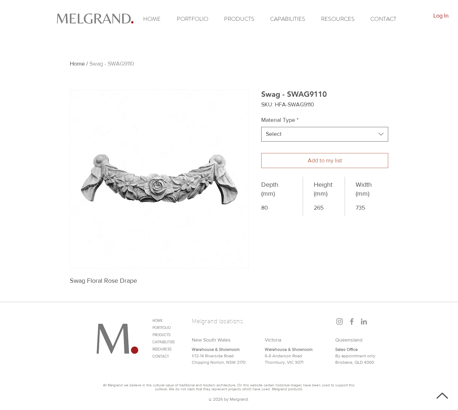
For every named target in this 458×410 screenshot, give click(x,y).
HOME (157, 320)
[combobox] (324, 134)
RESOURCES (161, 349)
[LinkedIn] (364, 321)
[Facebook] (351, 321)
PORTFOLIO (161, 327)
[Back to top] (441, 395)
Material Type (279, 120)
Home (77, 64)
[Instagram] (339, 321)
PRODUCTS (161, 335)
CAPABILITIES (163, 342)
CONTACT (160, 356)
